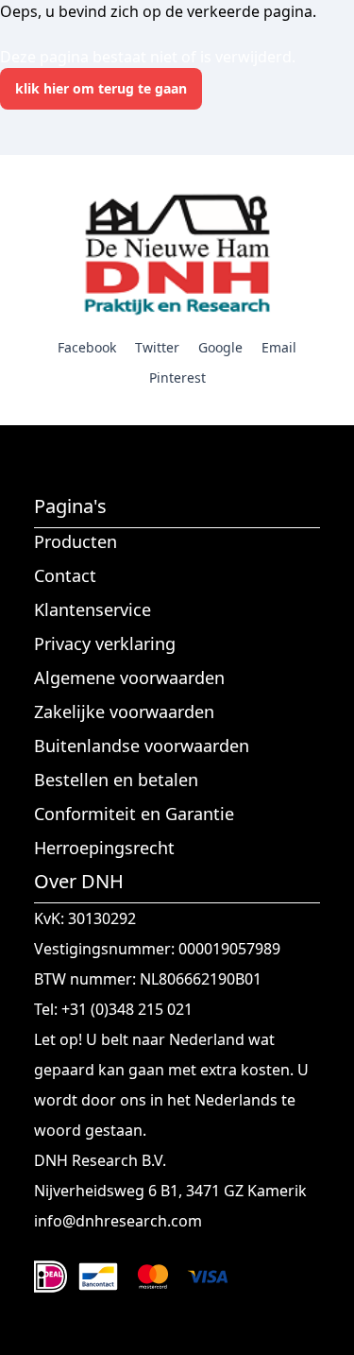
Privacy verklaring (105, 643)
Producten (75, 541)
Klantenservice (92, 609)
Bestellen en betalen (116, 779)
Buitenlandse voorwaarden (141, 745)
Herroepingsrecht (104, 847)
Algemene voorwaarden (129, 677)
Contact (65, 575)
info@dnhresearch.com (118, 1220)
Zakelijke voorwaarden (124, 711)
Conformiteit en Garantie (134, 813)
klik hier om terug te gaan (101, 88)
